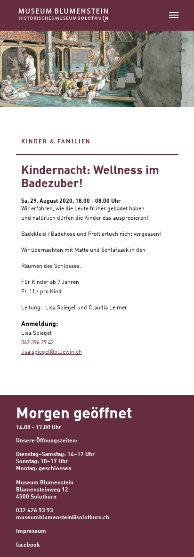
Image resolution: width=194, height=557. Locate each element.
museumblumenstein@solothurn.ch (62, 518)
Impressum (31, 531)
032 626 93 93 (34, 511)
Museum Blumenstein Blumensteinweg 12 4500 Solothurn (44, 490)
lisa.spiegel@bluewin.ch (51, 352)
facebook (28, 545)
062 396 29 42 (37, 343)
